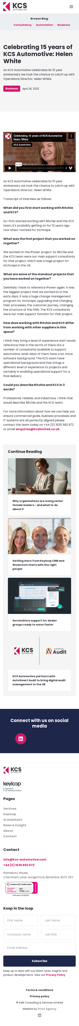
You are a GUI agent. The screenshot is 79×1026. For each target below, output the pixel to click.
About (8, 831)
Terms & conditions (39, 990)
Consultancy (23, 25)
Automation (44, 25)
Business (64, 25)
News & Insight (14, 825)
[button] (71, 6)
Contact (10, 836)
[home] (15, 6)
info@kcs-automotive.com (24, 859)
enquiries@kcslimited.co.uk (38, 429)
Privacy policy (39, 996)
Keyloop (9, 814)
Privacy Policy (55, 975)
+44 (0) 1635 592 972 (19, 865)
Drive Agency (47, 1009)
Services (9, 808)
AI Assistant (12, 820)
